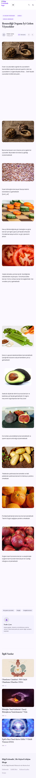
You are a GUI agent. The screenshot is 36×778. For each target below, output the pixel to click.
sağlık (20, 15)
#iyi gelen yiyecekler (8, 610)
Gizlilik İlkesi (13, 769)
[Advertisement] (18, 98)
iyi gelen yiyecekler (9, 15)
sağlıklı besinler (8, 19)
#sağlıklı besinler (27, 610)
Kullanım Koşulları (24, 769)
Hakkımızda (5, 769)
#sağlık (18, 610)
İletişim (4, 773)
